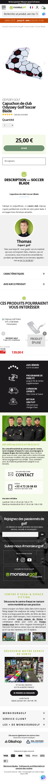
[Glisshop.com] (13, 741)
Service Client (15, 718)
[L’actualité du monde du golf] (24, 574)
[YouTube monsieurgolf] (29, 559)
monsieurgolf (14, 713)
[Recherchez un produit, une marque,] (37, 14)
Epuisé (24, 148)
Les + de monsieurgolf (21, 724)
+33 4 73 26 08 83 (26, 486)
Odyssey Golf (11, 99)
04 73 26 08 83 (26, 260)
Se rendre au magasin (24, 693)
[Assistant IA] (44, 14)
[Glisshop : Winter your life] (18, 7)
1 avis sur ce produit (21, 114)
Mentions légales (10, 766)
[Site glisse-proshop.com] (35, 741)
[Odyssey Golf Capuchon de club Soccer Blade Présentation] (24, 63)
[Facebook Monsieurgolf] (17, 559)
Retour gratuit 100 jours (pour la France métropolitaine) (24, 3)
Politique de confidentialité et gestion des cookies (30, 767)
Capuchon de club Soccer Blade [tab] (24, 194)
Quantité (8, 120)
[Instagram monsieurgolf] (23, 559)
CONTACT (25, 475)
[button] (24, 274)
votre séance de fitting (30, 619)
